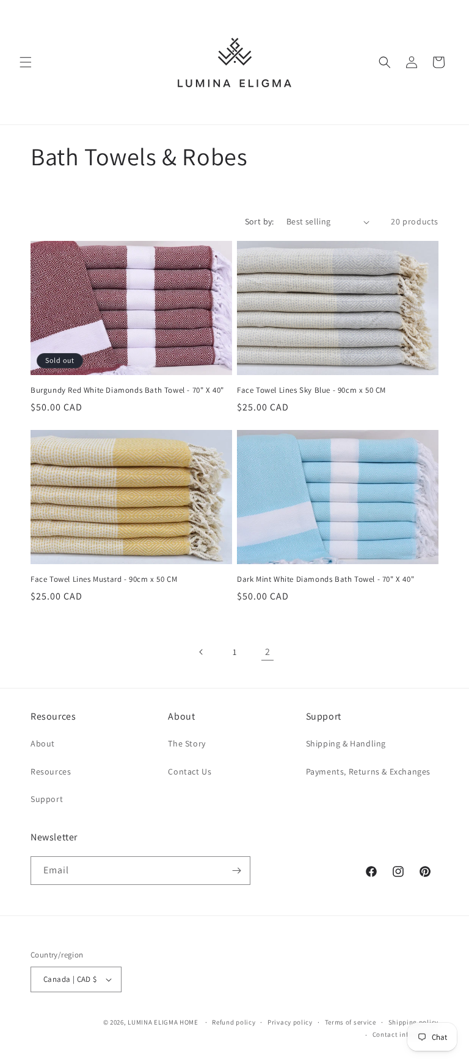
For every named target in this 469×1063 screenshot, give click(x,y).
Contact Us (189, 771)
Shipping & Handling (346, 743)
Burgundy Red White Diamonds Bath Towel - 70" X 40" (127, 390)
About (43, 743)
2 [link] (268, 651)
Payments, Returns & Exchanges (368, 771)
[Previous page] (201, 652)
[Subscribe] (236, 870)
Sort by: (259, 221)
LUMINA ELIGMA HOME (163, 1022)
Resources (51, 771)
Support (47, 798)
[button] (25, 62)
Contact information (405, 1034)
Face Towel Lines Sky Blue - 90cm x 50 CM (311, 390)
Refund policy (233, 1022)
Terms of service (350, 1022)
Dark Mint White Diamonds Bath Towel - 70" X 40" (325, 579)
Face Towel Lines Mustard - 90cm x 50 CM (104, 579)
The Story (186, 743)
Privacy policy (290, 1022)
